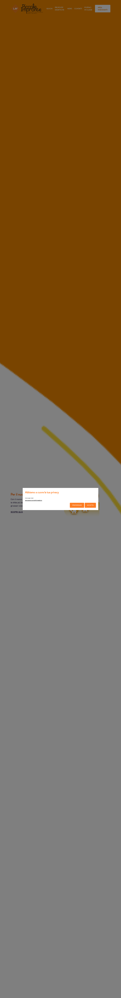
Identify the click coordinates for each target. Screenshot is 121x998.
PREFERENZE (77, 505)
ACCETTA (90, 505)
